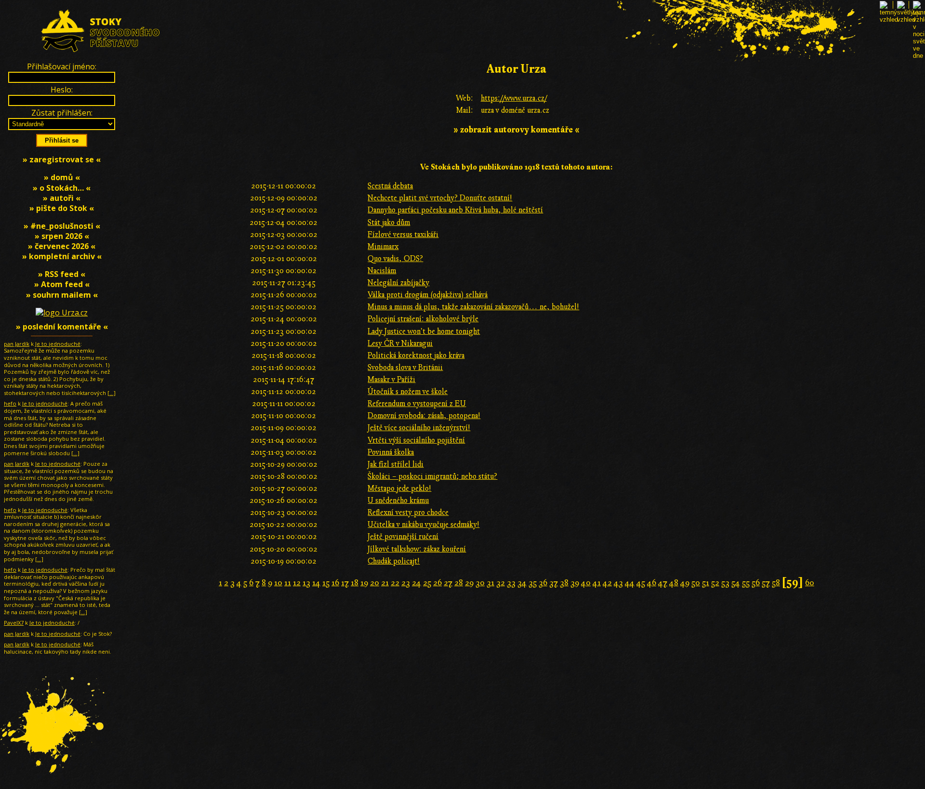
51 (705, 583)
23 (405, 583)
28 (458, 583)
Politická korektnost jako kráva (416, 355)
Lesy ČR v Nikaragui (400, 343)
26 (437, 583)
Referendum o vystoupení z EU (417, 403)
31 (490, 583)
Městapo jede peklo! (399, 488)
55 (746, 583)
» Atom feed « (62, 284)
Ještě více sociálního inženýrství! (419, 427)
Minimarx (383, 246)
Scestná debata (390, 186)
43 (618, 583)
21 (385, 583)
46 (651, 583)
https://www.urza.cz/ (514, 98)
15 (326, 583)
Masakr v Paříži (391, 379)
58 (776, 583)
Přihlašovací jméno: (61, 66)
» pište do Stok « (61, 208)
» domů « (62, 177)
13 (306, 583)
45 (640, 583)
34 (522, 583)
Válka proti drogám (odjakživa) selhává (428, 294)
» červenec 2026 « (61, 246)
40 (586, 583)
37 (553, 583)
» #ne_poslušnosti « (62, 226)
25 (427, 583)
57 (766, 583)
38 (564, 583)
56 (756, 583)
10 (278, 583)
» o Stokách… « (62, 188)
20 (374, 583)
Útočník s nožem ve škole (408, 391)
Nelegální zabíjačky (398, 282)
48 (673, 583)
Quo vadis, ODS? (395, 258)
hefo (10, 403)
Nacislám (382, 270)
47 (662, 583)
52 (715, 583)
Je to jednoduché (57, 343)
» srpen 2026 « (62, 236)
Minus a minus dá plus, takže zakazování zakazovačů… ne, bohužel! (473, 306)
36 (543, 583)
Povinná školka (391, 452)
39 (574, 583)
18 (354, 583)
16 (335, 583)
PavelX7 (14, 622)
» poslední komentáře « (62, 326)
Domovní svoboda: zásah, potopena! (424, 415)
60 (809, 583)
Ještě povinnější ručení (403, 536)
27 (448, 583)
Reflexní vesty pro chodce (408, 512)
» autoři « (61, 198)
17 (345, 583)
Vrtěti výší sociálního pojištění (416, 440)
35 (533, 583)
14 (316, 583)
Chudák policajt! (394, 561)
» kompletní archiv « (62, 256)
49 (684, 583)
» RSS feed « (61, 274)
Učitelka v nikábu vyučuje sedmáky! (423, 524)
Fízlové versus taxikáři (403, 234)
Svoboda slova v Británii (405, 367)
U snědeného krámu (398, 500)
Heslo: (62, 89)
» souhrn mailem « (62, 294)
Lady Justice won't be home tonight (424, 331)
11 (287, 583)
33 (511, 583)
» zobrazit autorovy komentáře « (516, 130)
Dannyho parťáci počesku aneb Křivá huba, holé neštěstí (455, 210)
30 (480, 583)
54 (735, 583)
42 (607, 583)
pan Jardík (16, 343)
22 (395, 583)
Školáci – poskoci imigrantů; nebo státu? (432, 476)
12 (297, 583)
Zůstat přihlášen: (61, 112)
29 (469, 583)
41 (597, 583)
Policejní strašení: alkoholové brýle (423, 319)
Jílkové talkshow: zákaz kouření (417, 549)
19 (364, 583)
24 (416, 583)
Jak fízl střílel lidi (395, 464)
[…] (111, 392)
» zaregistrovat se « (62, 159)
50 (695, 583)
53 (725, 583)
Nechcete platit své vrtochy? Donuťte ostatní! (440, 198)
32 (500, 583)
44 (629, 583)
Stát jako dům (389, 222)
